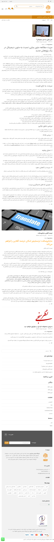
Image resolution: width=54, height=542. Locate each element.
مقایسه (10, 1)
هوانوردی (9, 493)
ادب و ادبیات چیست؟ (48, 360)
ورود (51, 405)
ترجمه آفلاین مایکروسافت (45, 233)
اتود (47, 487)
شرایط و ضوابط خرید (31, 529)
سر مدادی (25, 490)
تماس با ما (10, 529)
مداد (33, 493)
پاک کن (33, 496)
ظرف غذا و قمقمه (17, 490)
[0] (13, 9)
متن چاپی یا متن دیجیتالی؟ (44, 39)
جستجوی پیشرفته (16, 529)
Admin (37, 42)
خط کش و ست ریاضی (10, 487)
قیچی (45, 493)
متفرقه (43, 44)
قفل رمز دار (9, 490)
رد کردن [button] (25, 539)
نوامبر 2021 (50, 387)
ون (46, 258)
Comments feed (48, 410)
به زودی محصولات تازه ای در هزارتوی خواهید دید (38, 326)
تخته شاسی (31, 487)
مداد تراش (27, 493)
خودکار (39, 490)
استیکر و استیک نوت (40, 487)
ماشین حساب (38, 493)
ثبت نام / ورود (4, 1)
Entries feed (49, 408)
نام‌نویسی (50, 402)
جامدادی (24, 487)
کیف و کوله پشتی (22, 496)
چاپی (18, 91)
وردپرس (50, 413)
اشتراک (6, 443)
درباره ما (44, 529)
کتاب (46, 44)
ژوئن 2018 (50, 390)
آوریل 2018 (50, 393)
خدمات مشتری (39, 529)
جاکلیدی (19, 487)
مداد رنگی (21, 493)
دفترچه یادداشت (32, 490)
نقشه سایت (23, 529)
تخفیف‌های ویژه (49, 363)
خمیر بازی (45, 490)
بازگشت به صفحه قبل (6, 20)
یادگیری (21, 70)
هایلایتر (15, 493)
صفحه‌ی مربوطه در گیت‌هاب (32, 301)
